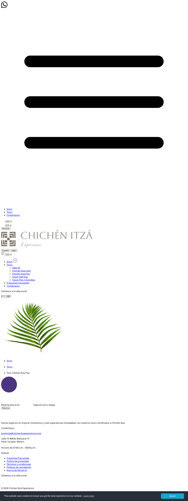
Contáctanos (13, 215)
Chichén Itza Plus (21, 273)
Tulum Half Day (20, 276)
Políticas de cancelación (19, 467)
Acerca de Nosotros (17, 470)
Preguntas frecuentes (18, 282)
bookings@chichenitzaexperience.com (21, 433)
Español (5, 250)
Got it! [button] (172, 496)
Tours (10, 212)
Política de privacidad (18, 461)
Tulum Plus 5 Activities (23, 279)
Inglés (13, 250)
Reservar (5, 229)
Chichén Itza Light (21, 270)
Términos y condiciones (19, 464)
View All (16, 267)
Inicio (9, 209)
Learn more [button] (88, 496)
